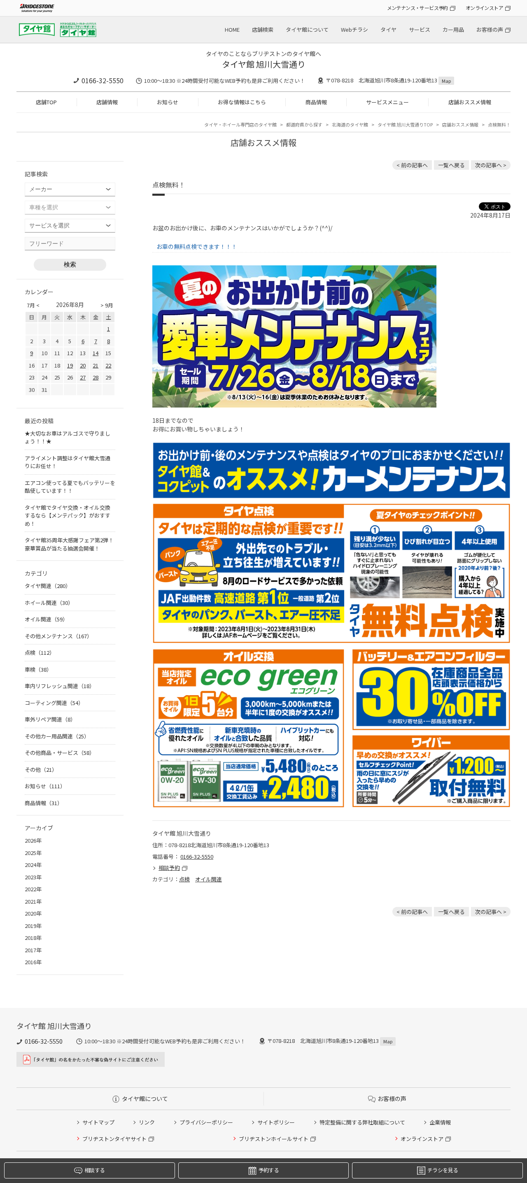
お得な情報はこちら (242, 102)
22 (108, 365)
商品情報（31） (44, 803)
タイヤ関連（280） (48, 586)
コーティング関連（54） (54, 703)
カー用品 (453, 29)
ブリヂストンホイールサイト (273, 1139)
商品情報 (316, 102)
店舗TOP (46, 102)
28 (95, 377)
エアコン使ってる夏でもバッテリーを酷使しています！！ (70, 487)
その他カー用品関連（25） (57, 736)
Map (446, 80)
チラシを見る (442, 1170)
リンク (147, 1122)
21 (95, 365)
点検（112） (40, 652)
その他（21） (41, 769)
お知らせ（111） (45, 786)
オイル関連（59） (46, 619)
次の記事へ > (490, 165)
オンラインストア (484, 7)
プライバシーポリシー (206, 1122)
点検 (184, 879)
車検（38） (38, 669)
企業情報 (440, 1122)
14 (95, 353)
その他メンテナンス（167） (58, 636)
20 (83, 365)
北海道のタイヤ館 (350, 124)
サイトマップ (98, 1122)
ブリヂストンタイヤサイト (114, 1139)
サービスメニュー (387, 102)
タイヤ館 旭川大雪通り (263, 64)
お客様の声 (489, 29)
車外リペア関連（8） (50, 719)
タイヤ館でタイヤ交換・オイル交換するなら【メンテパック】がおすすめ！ (67, 515)
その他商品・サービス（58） (60, 753)
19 (70, 365)
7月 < (33, 305)
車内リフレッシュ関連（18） (60, 686)
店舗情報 (107, 102)
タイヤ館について (307, 29)
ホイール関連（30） (49, 603)
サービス (419, 29)
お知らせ (167, 102)
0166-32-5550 (103, 80)
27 (83, 377)
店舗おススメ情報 (469, 102)
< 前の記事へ (412, 165)
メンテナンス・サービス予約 (417, 7)
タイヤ (388, 29)
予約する (269, 1170)
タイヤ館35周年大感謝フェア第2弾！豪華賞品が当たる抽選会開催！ (69, 544)
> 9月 (106, 305)
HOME (232, 29)
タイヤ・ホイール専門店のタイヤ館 (240, 124)
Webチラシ (354, 29)
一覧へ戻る (451, 165)
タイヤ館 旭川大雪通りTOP (405, 124)
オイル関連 (208, 879)
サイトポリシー (276, 1122)
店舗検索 (262, 29)
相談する (94, 1170)
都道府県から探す (304, 124)
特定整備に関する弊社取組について (362, 1122)
